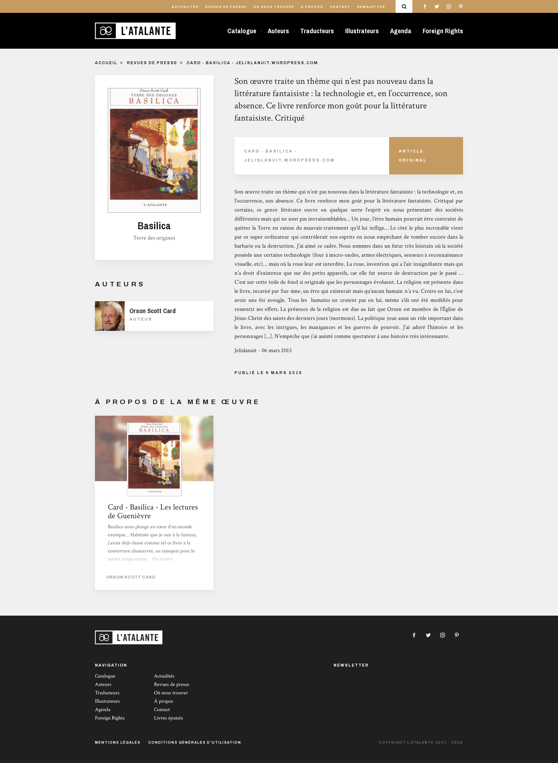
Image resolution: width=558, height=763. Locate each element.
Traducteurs (317, 30)
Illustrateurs (362, 30)
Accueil (106, 63)
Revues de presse (226, 6)
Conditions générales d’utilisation (194, 742)
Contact (340, 6)
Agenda (400, 30)
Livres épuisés (168, 718)
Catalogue (241, 30)
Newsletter (371, 6)
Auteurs (278, 30)
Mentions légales (117, 742)
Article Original (413, 156)
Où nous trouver (273, 6)
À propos (312, 6)
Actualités (185, 6)
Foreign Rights (443, 30)
